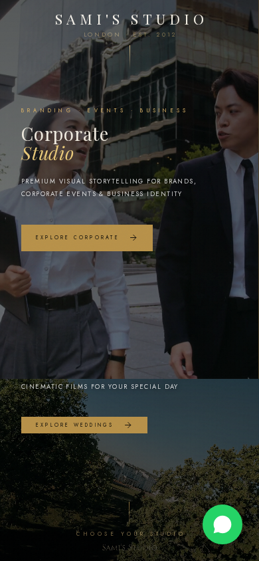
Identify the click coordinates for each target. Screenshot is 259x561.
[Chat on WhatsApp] (222, 524)
